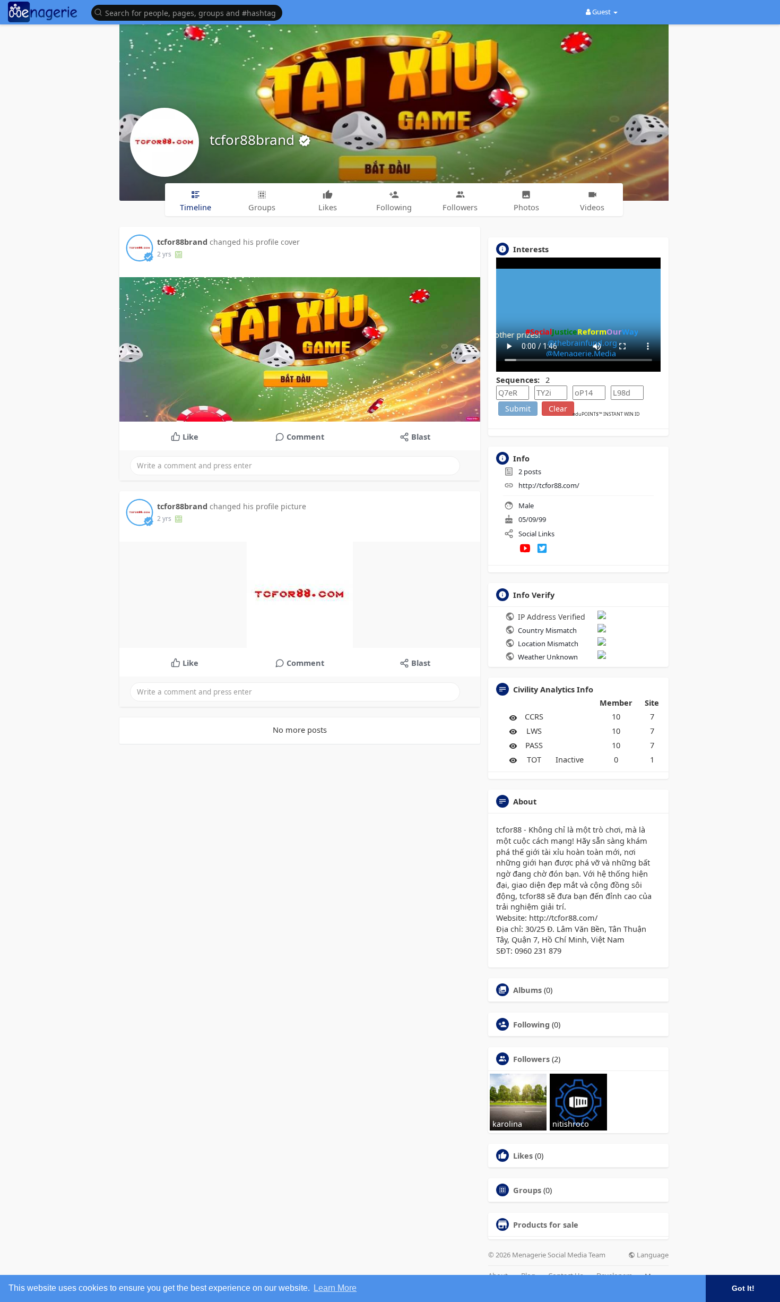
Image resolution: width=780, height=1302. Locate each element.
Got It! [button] (743, 1288)
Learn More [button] (335, 1287)
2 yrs (164, 254)
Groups (527, 1190)
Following (531, 1024)
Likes (523, 1155)
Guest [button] (601, 11)
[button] (189, 12)
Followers (531, 1059)
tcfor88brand (254, 139)
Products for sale (545, 1224)
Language (652, 1255)
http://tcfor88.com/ (548, 485)
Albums (527, 990)
